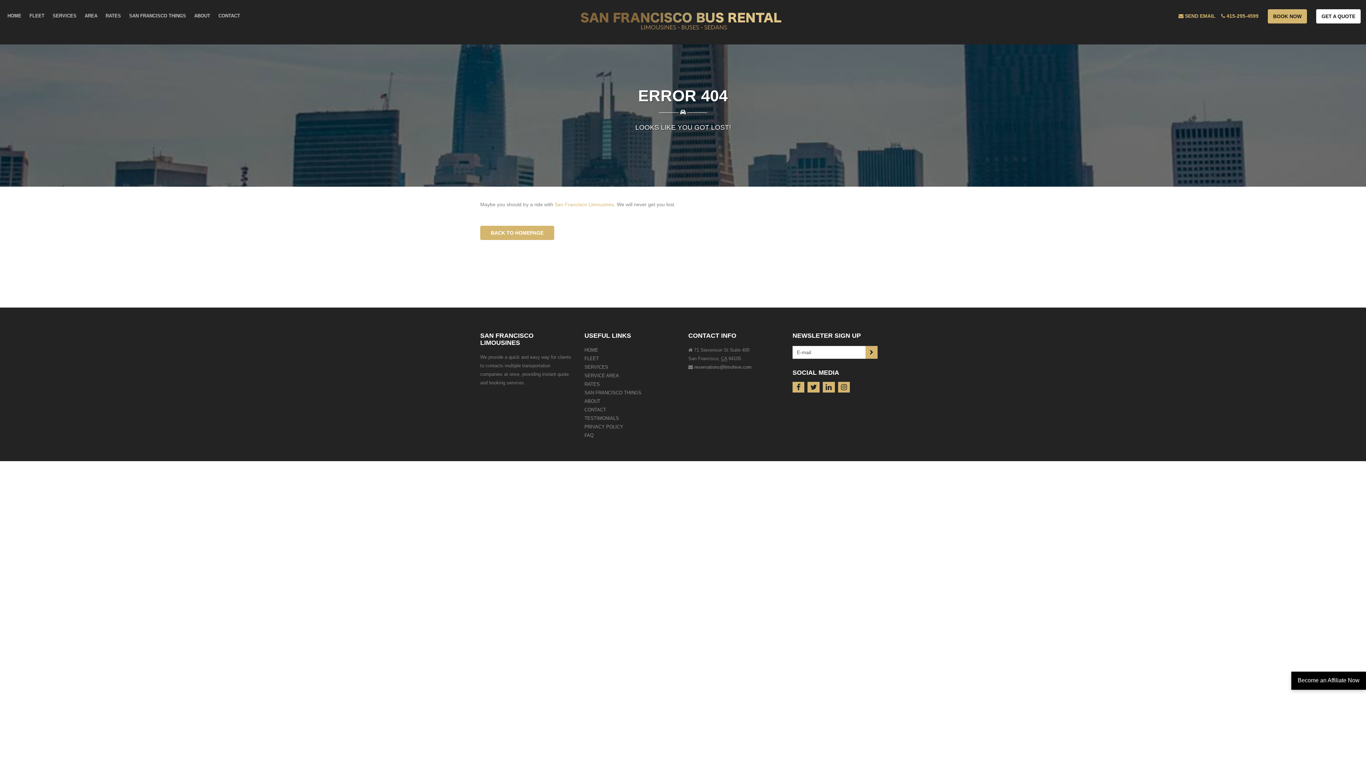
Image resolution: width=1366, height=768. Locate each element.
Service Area (601, 375)
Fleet (591, 358)
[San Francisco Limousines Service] (683, 22)
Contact (595, 409)
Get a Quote (1338, 16)
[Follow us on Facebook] (799, 387)
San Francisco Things (612, 392)
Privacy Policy (603, 427)
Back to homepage (517, 233)
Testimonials (601, 418)
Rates (592, 384)
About (592, 401)
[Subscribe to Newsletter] (871, 352)
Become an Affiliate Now (1329, 680)
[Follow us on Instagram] (844, 387)
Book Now (1287, 16)
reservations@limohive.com (723, 367)
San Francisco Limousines (584, 204)
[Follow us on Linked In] (829, 387)
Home (591, 350)
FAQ (589, 435)
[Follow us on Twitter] (814, 387)
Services (596, 367)
